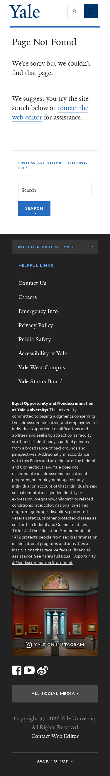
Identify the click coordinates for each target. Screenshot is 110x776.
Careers (27, 297)
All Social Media (53, 693)
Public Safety (34, 339)
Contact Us (32, 283)
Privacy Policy (35, 325)
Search (34, 208)
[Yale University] (24, 11)
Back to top (52, 761)
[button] (74, 11)
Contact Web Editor (55, 736)
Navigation (91, 11)
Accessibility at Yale (42, 353)
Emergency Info (38, 311)
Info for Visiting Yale (46, 247)
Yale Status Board (40, 381)
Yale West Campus (41, 367)
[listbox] (55, 247)
